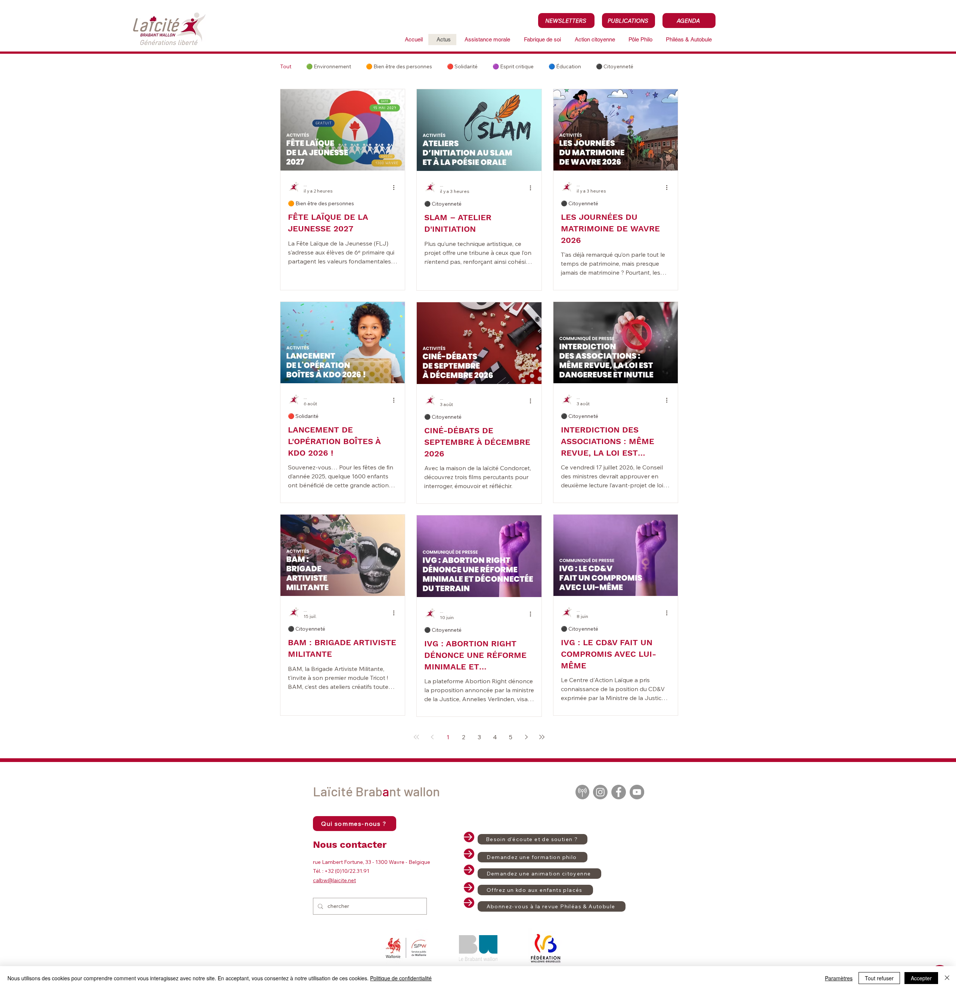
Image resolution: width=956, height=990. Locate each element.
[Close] (947, 978)
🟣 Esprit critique (513, 66)
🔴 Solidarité (462, 66)
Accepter (921, 978)
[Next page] (526, 737)
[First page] (416, 737)
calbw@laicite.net (334, 880)
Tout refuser (879, 978)
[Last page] (542, 737)
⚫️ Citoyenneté (614, 66)
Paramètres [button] (839, 978)
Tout (285, 66)
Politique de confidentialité (401, 978)
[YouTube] (637, 792)
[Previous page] (432, 737)
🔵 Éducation (565, 66)
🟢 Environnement (328, 66)
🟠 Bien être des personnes (399, 66)
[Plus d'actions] (396, 187)
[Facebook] (618, 792)
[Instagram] (600, 792)
